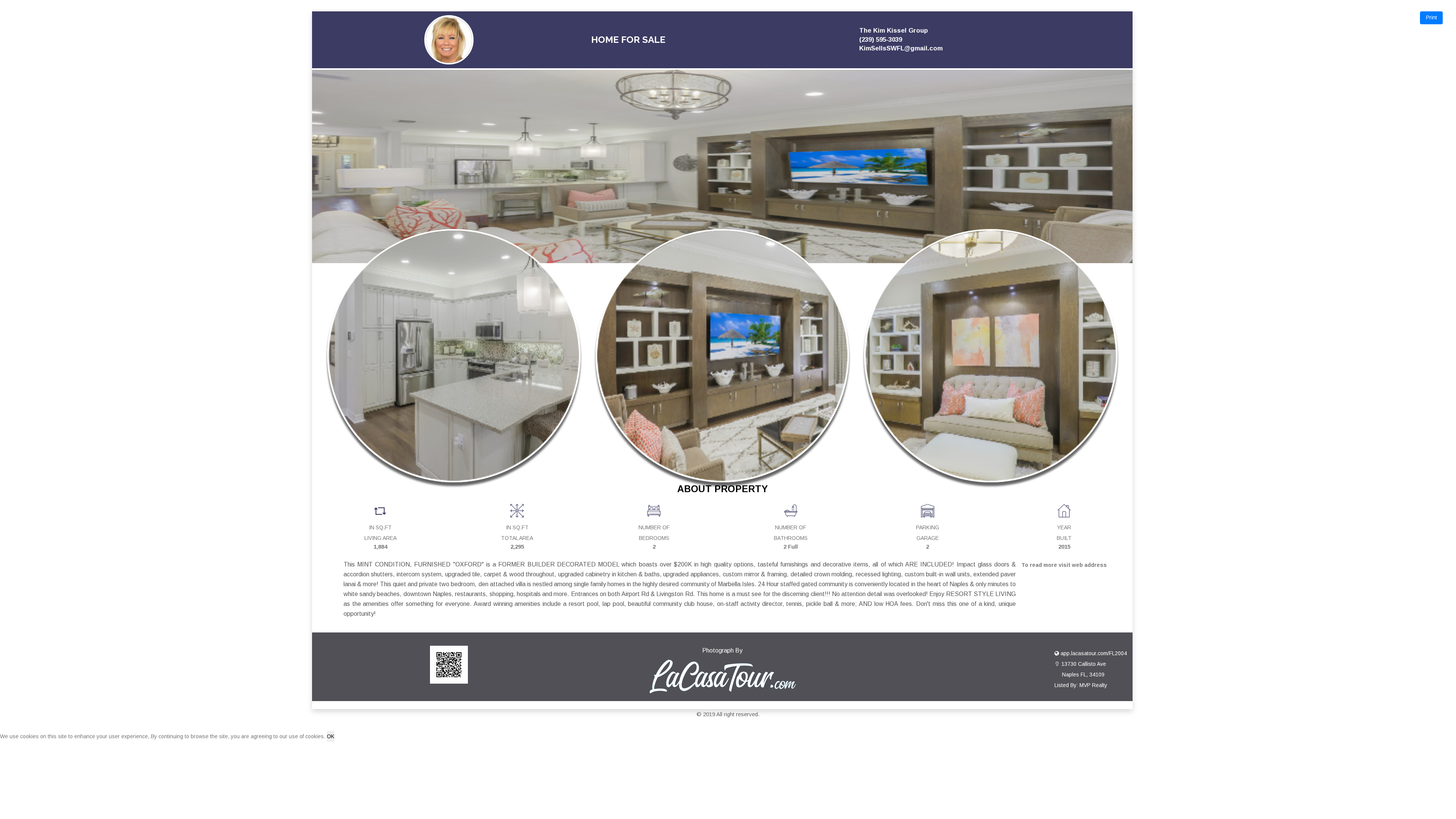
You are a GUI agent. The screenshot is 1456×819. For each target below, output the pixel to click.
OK (330, 736)
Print (1431, 17)
